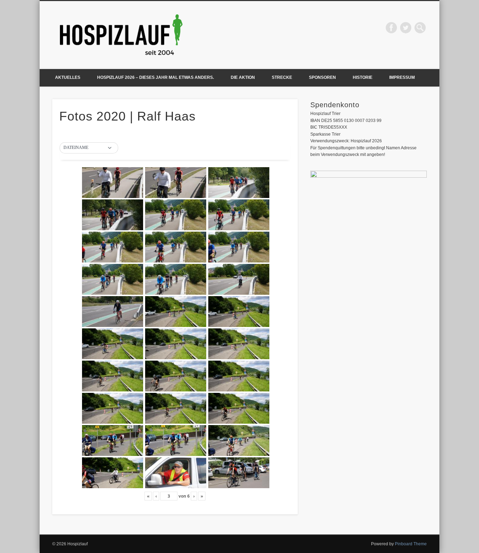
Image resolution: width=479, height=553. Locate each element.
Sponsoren (322, 77)
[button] (88, 148)
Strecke (282, 77)
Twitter (405, 27)
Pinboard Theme (411, 543)
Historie (362, 77)
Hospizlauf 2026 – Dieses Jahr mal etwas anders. (155, 77)
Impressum (402, 77)
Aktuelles (67, 77)
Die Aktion (243, 77)
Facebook (391, 27)
